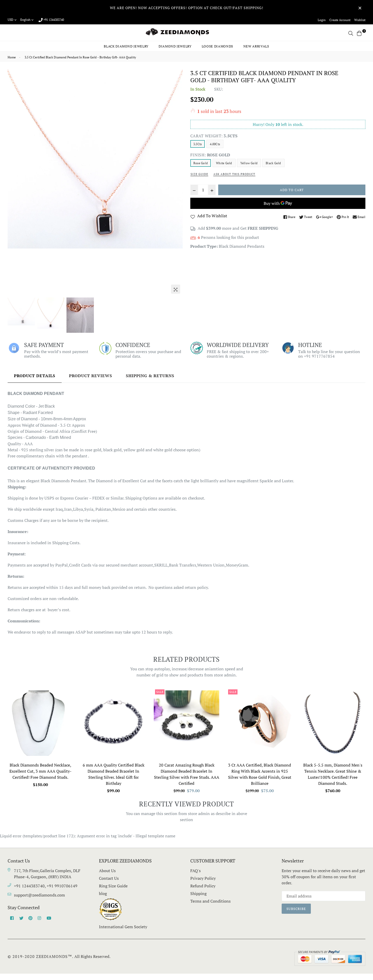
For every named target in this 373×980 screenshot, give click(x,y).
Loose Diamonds (217, 46)
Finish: (210, 155)
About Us (107, 870)
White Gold (224, 163)
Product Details (34, 375)
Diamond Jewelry (175, 46)
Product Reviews (90, 375)
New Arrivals (256, 46)
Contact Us (109, 878)
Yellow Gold (249, 163)
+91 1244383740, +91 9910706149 (45, 886)
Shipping (198, 893)
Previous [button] (14, 183)
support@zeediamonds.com (39, 895)
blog (103, 893)
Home (12, 57)
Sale (159, 692)
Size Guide (199, 174)
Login (322, 20)
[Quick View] (67, 700)
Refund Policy (202, 886)
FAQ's (195, 870)
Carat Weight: (214, 136)
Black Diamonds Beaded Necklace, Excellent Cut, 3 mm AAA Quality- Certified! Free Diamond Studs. (40, 771)
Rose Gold (200, 163)
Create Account (339, 20)
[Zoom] (175, 289)
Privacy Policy (203, 878)
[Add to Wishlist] (67, 710)
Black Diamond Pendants (241, 246)
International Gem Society (123, 926)
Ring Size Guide (113, 886)
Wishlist (359, 20)
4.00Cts (215, 144)
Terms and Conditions (210, 901)
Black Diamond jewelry (126, 46)
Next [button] (176, 183)
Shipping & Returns (150, 375)
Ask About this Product (234, 174)
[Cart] (359, 33)
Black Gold (273, 163)
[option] (95, 159)
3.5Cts (197, 144)
